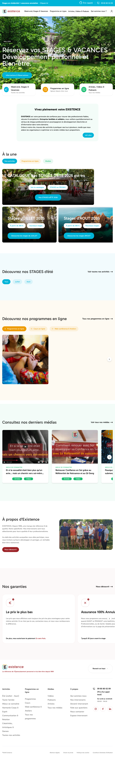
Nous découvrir (10, 549)
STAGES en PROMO (58, 187)
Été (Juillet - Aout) (10, 696)
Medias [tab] (48, 161)
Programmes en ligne (15, 329)
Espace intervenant (78, 715)
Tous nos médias (55, 707)
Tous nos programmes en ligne (95, 318)
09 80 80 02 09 (107, 3)
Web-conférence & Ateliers (65, 329)
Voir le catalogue (37, 187)
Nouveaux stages (92, 226)
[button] (109, 359)
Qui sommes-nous (78, 696)
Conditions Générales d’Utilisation (103, 752)
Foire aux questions (78, 707)
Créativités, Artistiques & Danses (8, 727)
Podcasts (52, 700)
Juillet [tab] (17, 282)
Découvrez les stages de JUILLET (24, 236)
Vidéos (51, 696)
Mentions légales (55, 752)
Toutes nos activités (11, 735)
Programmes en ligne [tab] (30, 161)
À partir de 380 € (16, 226)
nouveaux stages (36, 226)
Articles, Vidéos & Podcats (78, 11)
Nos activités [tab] (9, 161)
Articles (51, 704)
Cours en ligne (39, 329)
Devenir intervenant (79, 704)
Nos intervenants (78, 700)
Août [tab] (28, 282)
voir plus (88, 135)
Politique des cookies (83, 752)
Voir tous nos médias (100, 422)
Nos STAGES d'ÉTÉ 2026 (48, 197)
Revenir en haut (99, 668)
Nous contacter (77, 711)
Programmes (30, 699)
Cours (27, 703)
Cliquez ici (44, 3)
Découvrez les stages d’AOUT (79, 236)
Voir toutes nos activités (98, 271)
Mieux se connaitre (10, 704)
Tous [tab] (6, 282)
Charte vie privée (68, 752)
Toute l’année (8, 700)
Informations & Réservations (17, 75)
